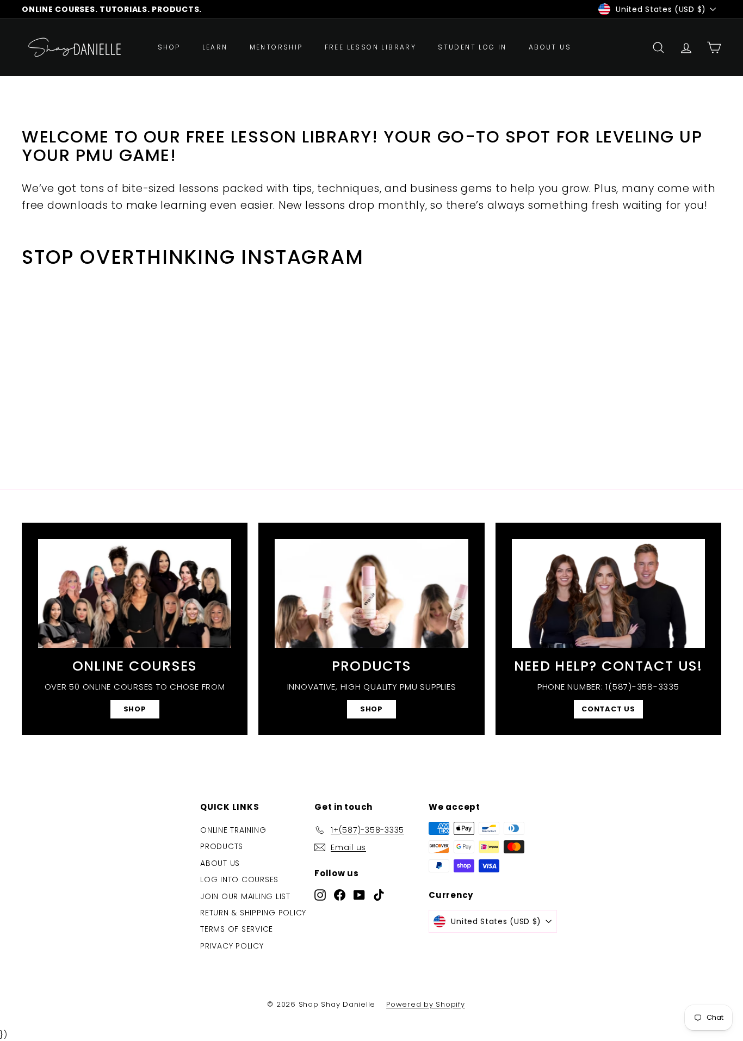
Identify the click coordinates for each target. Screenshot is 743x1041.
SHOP (169, 47)
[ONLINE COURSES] (134, 593)
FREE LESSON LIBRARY (371, 47)
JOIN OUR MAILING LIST (245, 896)
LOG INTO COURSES (239, 879)
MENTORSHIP (276, 47)
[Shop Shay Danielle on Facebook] (339, 894)
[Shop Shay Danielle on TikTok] (379, 894)
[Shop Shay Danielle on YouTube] (359, 894)
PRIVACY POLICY (232, 945)
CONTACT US (608, 709)
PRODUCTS (221, 846)
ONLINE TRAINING (233, 830)
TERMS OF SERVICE (236, 929)
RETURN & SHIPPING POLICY (253, 912)
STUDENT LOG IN (472, 47)
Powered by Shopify (425, 1004)
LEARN (215, 47)
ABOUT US (550, 47)
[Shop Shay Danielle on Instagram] (320, 894)
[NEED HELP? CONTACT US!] (608, 593)
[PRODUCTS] (371, 593)
